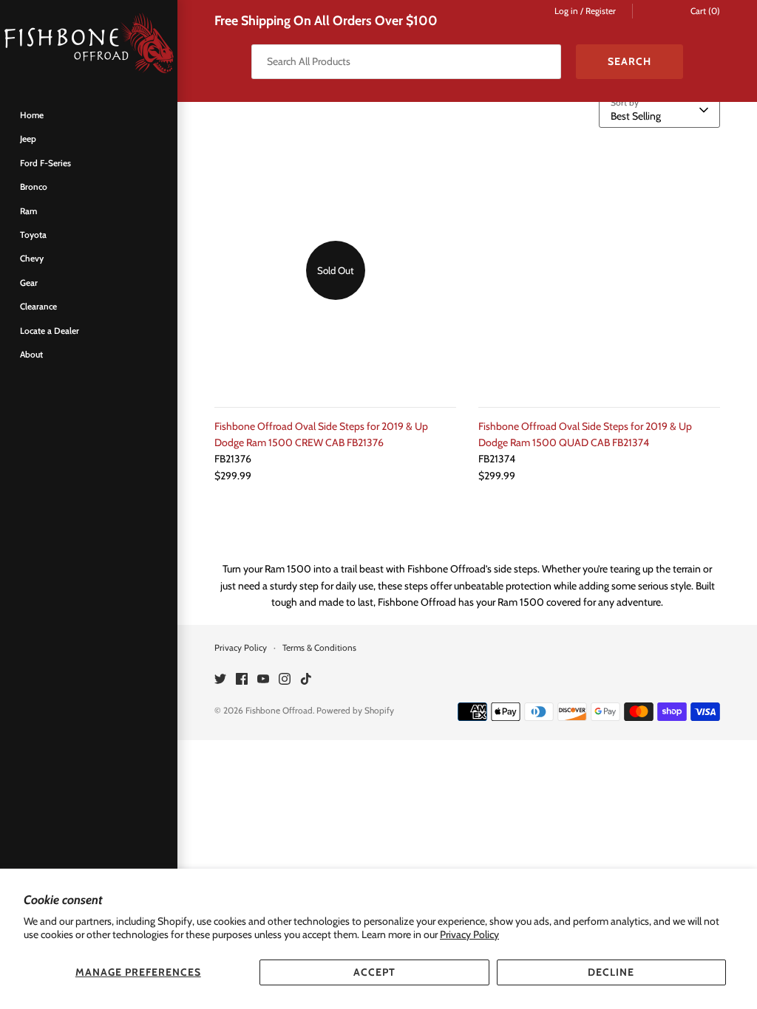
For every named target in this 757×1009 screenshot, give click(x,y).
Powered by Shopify (355, 710)
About (31, 354)
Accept (374, 972)
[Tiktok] (306, 680)
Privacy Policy (469, 934)
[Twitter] (220, 680)
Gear (29, 283)
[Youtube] (263, 680)
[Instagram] (285, 680)
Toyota (33, 235)
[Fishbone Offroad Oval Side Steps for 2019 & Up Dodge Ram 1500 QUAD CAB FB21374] (599, 270)
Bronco (33, 187)
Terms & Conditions (319, 648)
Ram (28, 211)
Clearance (38, 306)
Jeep (28, 139)
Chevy (32, 258)
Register (600, 11)
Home (32, 115)
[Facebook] (242, 680)
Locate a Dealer (49, 331)
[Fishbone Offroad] (88, 44)
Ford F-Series (45, 163)
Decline (611, 972)
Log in (566, 11)
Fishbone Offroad (279, 710)
